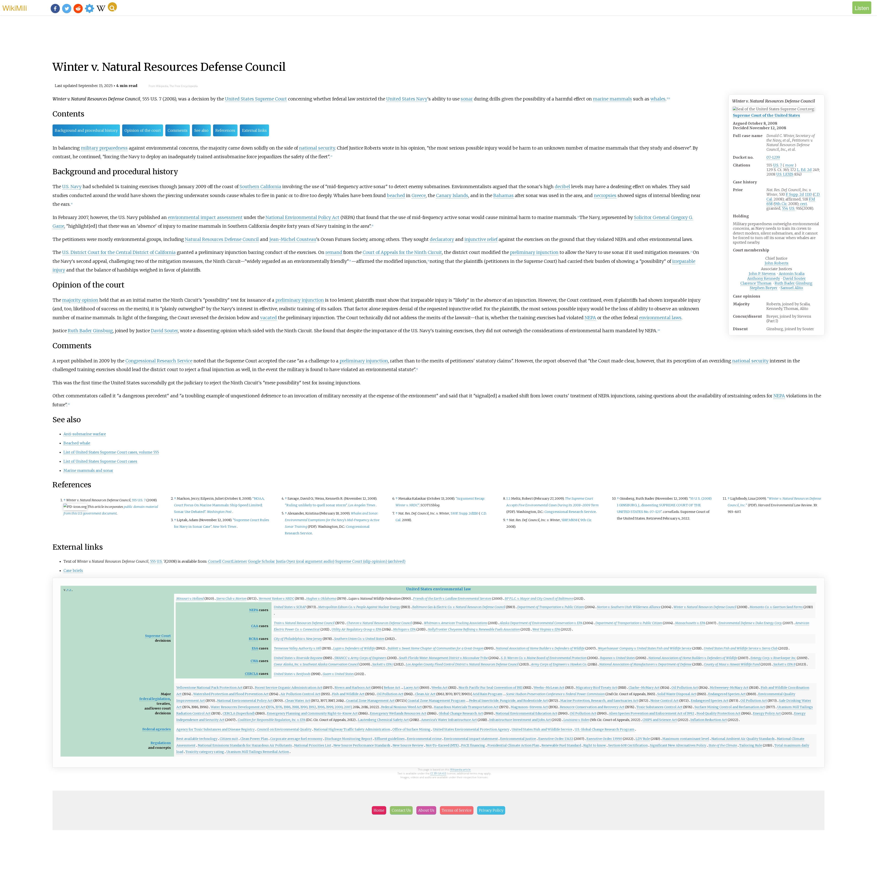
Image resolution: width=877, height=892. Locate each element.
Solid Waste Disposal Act (676, 694)
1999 (329, 707)
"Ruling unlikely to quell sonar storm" (316, 505)
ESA (255, 648)
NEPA (590, 317)
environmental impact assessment (205, 217)
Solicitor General (652, 217)
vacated (268, 317)
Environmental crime (424, 739)
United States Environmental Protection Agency (471, 729)
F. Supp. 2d (795, 194)
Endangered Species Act (727, 694)
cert (803, 203)
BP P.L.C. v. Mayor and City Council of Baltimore (539, 598)
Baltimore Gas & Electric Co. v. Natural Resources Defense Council (458, 607)
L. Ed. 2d (804, 169)
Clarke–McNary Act (644, 688)
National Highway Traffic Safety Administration (352, 729)
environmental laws (660, 317)
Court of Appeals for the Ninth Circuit (402, 252)
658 (769, 203)
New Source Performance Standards (361, 745)
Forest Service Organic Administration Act (288, 688)
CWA (254, 661)
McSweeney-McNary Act (729, 688)
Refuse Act (392, 688)
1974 (270, 707)
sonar (467, 99)
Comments (178, 130)
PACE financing (473, 745)
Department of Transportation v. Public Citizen (550, 607)
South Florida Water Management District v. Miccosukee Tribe (443, 658)
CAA (254, 626)
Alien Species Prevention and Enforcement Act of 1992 (651, 713)
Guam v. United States (338, 674)
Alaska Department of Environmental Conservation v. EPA (541, 623)
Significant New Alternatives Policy (678, 745)
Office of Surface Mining (411, 729)
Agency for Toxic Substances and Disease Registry (215, 729)
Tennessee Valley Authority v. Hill (297, 648)
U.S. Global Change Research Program (604, 729)
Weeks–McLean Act (549, 688)
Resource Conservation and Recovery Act (592, 707)
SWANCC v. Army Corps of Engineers (360, 658)
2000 (339, 707)
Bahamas (503, 195)
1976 (278, 707)
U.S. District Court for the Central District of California (119, 252)
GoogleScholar (261, 561)
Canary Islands (452, 195)
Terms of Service (457, 810)
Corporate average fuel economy (296, 739)
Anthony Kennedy (763, 278)
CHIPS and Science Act (659, 720)
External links (254, 130)
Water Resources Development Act (238, 707)
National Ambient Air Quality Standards (743, 739)
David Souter (794, 278)
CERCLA (251, 674)
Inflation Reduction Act (708, 720)
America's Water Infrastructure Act (449, 720)
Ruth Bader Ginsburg (793, 283)
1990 (303, 707)
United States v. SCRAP (290, 607)
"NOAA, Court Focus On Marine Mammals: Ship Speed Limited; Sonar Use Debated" (219, 505)
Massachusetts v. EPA (690, 623)
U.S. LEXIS (784, 174)
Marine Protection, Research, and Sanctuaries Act (599, 701)
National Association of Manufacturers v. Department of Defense (645, 664)
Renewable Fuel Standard (561, 745)
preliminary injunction (534, 252)
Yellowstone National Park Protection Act (209, 688)
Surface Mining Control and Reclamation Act (730, 707)
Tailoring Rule (750, 745)
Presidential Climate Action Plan (513, 745)
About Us (426, 810)
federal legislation (154, 699)
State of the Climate (722, 745)
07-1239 (773, 157)
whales (658, 99)
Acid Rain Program (487, 694)
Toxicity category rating (204, 752)
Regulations (161, 743)
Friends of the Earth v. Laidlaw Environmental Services (452, 598)
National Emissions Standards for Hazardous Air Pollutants (245, 745)
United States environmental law (438, 589)
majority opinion (80, 300)
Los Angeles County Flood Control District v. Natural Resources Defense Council (462, 664)
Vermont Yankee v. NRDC (276, 598)
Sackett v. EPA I (382, 664)
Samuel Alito (792, 287)
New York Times (224, 527)
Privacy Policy (491, 810)
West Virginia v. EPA (546, 629)
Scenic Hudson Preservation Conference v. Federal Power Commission (555, 694)
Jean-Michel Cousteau (292, 239)
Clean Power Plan (254, 739)
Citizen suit (229, 739)
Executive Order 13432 (555, 739)
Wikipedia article (460, 769)
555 (134, 500)
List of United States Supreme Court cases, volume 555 (111, 452)
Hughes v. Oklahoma (321, 598)
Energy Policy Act (767, 713)
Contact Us (401, 810)
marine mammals (612, 99)
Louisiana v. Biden (576, 720)
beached (396, 195)
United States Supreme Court (256, 99)
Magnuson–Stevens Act (529, 707)
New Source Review (408, 745)
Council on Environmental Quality (284, 729)
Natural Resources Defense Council (222, 239)
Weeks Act (439, 688)
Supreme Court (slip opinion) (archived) (370, 561)
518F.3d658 (569, 520)
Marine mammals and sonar (88, 470)
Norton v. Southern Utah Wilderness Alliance (628, 607)
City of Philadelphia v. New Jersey (298, 639)
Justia (280, 561)
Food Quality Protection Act (718, 713)
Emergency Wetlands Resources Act (398, 713)
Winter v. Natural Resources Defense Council (705, 607)
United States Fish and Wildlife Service (542, 729)
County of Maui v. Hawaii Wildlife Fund (732, 664)
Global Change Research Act (461, 713)
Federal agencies (156, 729)
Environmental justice (518, 739)
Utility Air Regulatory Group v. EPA (356, 629)
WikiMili (14, 7)
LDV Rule (643, 739)
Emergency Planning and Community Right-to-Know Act (312, 713)
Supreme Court (158, 636)
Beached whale (76, 443)
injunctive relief (481, 239)
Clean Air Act (425, 694)
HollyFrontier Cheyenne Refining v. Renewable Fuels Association (474, 629)
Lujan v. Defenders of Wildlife (354, 648)
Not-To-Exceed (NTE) (442, 745)
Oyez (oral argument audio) (310, 561)
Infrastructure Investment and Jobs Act (520, 720)
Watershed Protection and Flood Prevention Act (231, 694)
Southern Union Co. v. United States (359, 639)
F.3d (812, 199)
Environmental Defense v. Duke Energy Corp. (750, 623)
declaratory (442, 239)
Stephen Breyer (763, 287)
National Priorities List (312, 745)
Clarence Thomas (755, 283)
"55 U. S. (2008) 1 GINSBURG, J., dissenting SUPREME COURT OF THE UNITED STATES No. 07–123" (664, 505)
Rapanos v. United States (617, 658)
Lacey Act (411, 688)
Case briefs (73, 570)
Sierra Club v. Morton (231, 598)
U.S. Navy (72, 186)
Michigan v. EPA (404, 629)
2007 (347, 707)
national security (317, 148)
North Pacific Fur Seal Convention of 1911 (491, 688)
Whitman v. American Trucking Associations (455, 623)
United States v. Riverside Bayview (298, 658)
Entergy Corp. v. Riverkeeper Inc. (773, 658)
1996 (321, 707)
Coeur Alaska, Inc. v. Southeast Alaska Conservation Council (316, 664)
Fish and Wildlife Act (348, 694)
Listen (862, 8)
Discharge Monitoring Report (348, 739)
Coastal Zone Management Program (436, 701)
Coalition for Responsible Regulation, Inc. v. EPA (271, 720)
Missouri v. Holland (190, 598)
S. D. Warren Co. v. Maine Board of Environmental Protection (543, 658)
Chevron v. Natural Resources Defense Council (379, 623)
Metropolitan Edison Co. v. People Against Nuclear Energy (359, 607)
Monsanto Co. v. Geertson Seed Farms (776, 607)
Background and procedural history (86, 130)
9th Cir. (780, 203)
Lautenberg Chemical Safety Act (383, 720)
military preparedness (104, 148)
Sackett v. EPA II (784, 664)
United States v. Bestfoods (292, 674)
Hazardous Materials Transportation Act (466, 707)
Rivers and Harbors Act (353, 688)
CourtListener (234, 561)
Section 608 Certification (628, 745)
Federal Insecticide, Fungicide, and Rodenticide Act (508, 701)
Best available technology (196, 739)
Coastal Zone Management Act (370, 701)
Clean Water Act (297, 701)
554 (785, 208)
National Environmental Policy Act (302, 217)
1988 (295, 707)
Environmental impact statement (471, 739)
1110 (808, 194)
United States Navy (406, 99)
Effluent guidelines (390, 739)
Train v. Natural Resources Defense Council (304, 623)
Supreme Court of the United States (766, 115)
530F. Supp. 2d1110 (464, 513)
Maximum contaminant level (685, 739)
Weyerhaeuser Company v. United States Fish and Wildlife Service (645, 648)
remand (333, 252)
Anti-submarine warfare (84, 434)
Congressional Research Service (158, 361)
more (789, 165)
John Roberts (776, 263)
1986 (287, 707)
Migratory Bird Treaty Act (596, 688)
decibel (562, 186)
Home (379, 810)
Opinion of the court (142, 130)
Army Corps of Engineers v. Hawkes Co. (559, 664)
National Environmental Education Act (526, 713)
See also (201, 130)
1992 (312, 707)
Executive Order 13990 (604, 739)
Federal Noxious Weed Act (401, 707)
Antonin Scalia (791, 273)
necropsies (605, 195)
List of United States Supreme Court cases (100, 461)
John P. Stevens (762, 273)
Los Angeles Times (361, 505)
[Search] (112, 6)
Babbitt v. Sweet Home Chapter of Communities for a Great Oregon (435, 648)
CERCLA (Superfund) (239, 713)
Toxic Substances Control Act (659, 707)
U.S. (776, 165)
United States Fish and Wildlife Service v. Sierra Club (741, 648)
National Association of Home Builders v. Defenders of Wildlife (540, 648)
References (225, 130)
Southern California (260, 186)
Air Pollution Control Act (300, 694)
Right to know (594, 745)
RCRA (253, 639)
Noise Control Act (664, 701)
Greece (419, 195)
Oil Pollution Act (684, 688)
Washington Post (219, 512)
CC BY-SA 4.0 (438, 773)
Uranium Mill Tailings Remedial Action (257, 752)
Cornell (214, 561)
